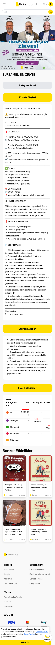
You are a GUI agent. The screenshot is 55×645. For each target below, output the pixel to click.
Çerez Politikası (42, 631)
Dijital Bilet (8, 606)
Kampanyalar (35, 583)
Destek (7, 602)
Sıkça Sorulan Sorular (13, 597)
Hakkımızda (9, 569)
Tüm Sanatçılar (10, 583)
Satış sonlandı (27, 85)
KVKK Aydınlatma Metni (40, 574)
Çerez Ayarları (29, 634)
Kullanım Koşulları (37, 569)
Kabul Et (25, 642)
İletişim (7, 574)
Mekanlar (8, 579)
